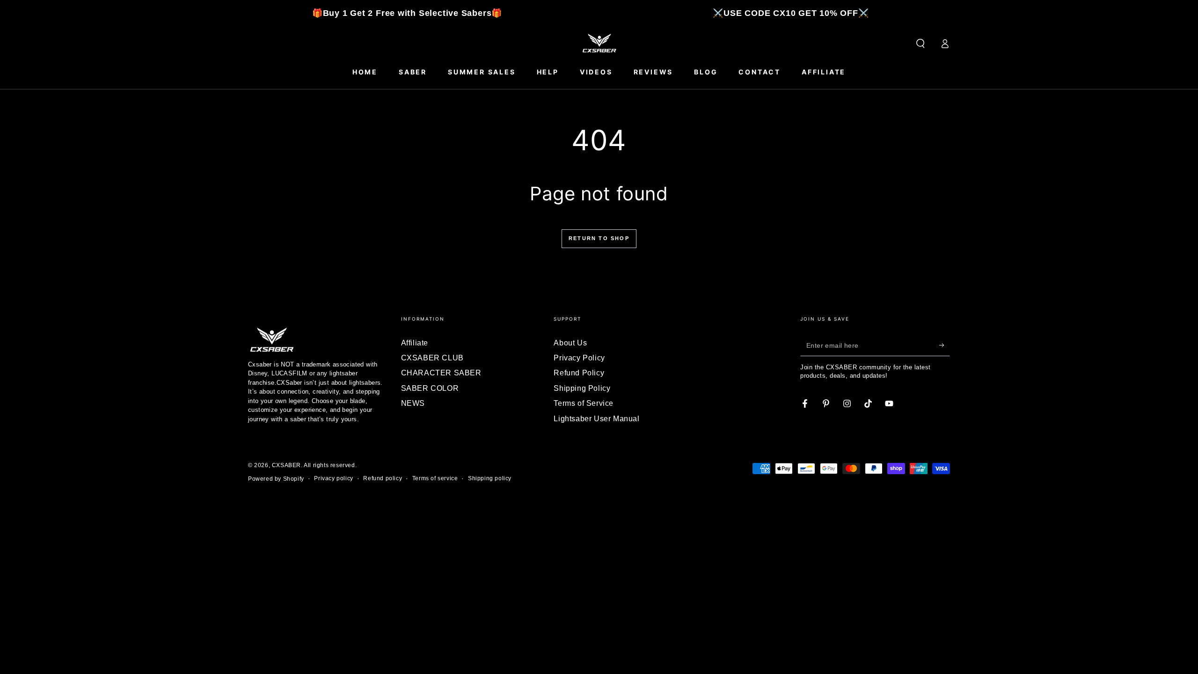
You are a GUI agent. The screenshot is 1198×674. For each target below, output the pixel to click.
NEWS (413, 403)
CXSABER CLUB (432, 358)
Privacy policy (333, 478)
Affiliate (414, 343)
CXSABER (286, 465)
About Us (570, 343)
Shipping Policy (582, 388)
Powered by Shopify (276, 479)
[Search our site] (920, 43)
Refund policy (382, 478)
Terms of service (435, 478)
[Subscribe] (944, 345)
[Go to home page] (599, 43)
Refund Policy (579, 373)
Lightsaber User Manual (596, 419)
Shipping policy (489, 478)
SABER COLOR (430, 388)
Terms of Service (584, 403)
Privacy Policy (579, 358)
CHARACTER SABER (441, 373)
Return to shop (599, 238)
